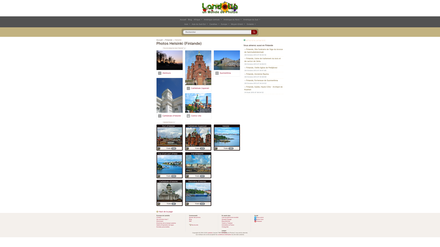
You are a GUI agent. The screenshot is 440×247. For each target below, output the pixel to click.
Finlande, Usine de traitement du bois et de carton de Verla (262, 59)
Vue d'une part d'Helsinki (169, 154)
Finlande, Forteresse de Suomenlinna (262, 80)
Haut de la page (165, 211)
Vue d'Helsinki (197, 154)
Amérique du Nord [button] (232, 19)
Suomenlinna (225, 73)
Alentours (166, 73)
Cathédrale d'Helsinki (171, 116)
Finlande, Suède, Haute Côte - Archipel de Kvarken (263, 88)
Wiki (190, 221)
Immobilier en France (228, 225)
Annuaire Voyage (226, 219)
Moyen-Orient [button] (237, 24)
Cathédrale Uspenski (200, 88)
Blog (190, 19)
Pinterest (259, 221)
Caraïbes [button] (213, 24)
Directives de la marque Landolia (166, 223)
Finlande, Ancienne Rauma (257, 74)
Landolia (210, 233)
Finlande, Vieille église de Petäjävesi (261, 67)
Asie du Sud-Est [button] (199, 24)
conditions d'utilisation (224, 234)
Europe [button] (224, 24)
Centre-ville (196, 116)
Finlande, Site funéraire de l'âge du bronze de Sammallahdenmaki (263, 50)
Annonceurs (159, 221)
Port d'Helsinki (168, 126)
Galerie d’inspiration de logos (165, 225)
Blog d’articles (226, 221)
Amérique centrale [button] (212, 19)
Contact (158, 217)
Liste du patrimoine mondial (230, 217)
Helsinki (226, 126)
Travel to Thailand (227, 223)
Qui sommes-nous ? (162, 219)
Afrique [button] (197, 19)
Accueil (183, 19)
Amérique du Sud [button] (251, 19)
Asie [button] (186, 24)
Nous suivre (260, 217)
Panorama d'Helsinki (197, 181)
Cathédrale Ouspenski (197, 126)
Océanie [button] (250, 24)
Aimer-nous (259, 219)
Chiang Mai (225, 227)
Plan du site (194, 225)
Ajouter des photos (195, 217)
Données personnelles (162, 227)
